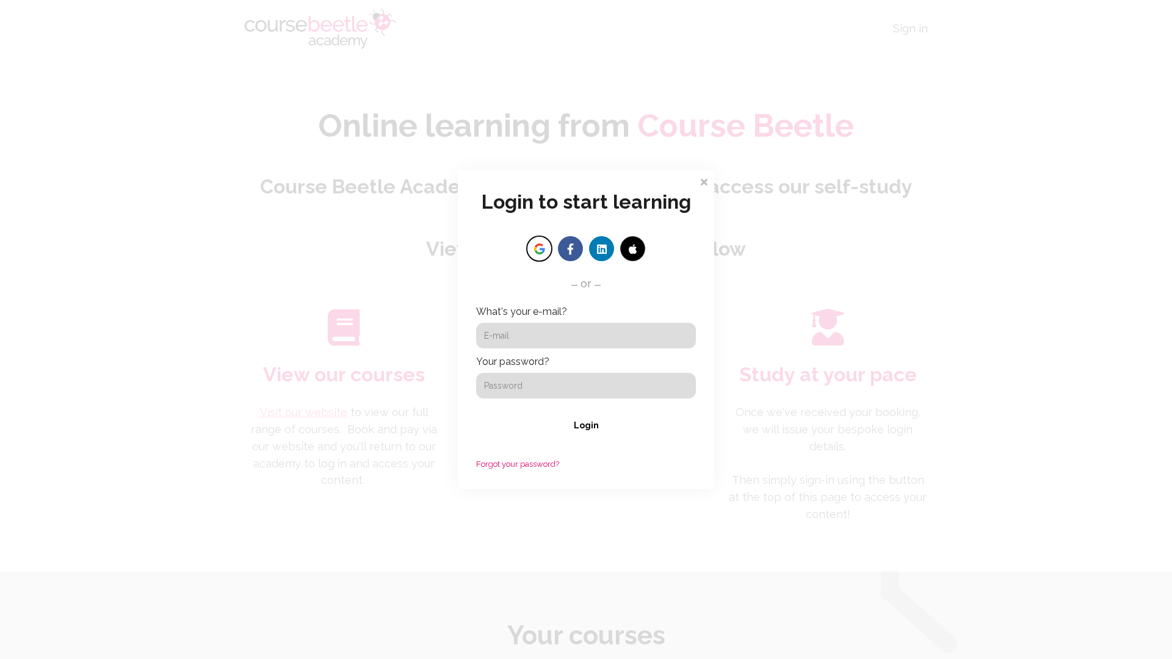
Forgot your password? (517, 464)
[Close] (704, 181)
